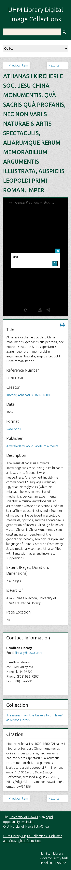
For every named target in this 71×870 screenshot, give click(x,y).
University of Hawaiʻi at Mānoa (28, 826)
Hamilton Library (51, 853)
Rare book (13, 429)
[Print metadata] (62, 325)
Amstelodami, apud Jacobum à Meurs (32, 446)
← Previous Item (16, 65)
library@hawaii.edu (28, 652)
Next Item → (57, 65)
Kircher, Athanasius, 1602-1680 (28, 395)
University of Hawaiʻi (23, 817)
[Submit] (64, 31)
